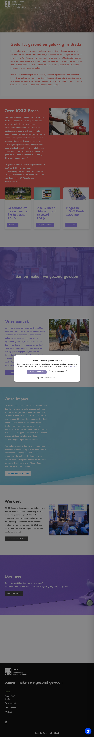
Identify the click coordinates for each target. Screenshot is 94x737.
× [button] (77, 358)
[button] (47, 378)
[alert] (47, 368)
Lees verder (73, 366)
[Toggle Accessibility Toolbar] (88, 731)
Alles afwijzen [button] (58, 372)
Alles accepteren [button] (37, 372)
